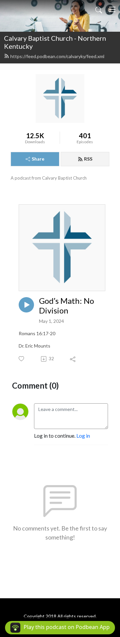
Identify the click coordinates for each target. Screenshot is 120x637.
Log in (83, 435)
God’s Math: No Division (66, 305)
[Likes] (22, 358)
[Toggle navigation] (112, 9)
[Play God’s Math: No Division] (26, 304)
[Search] (99, 9)
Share (38, 159)
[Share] (73, 359)
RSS (88, 159)
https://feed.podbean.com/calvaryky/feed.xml (57, 56)
